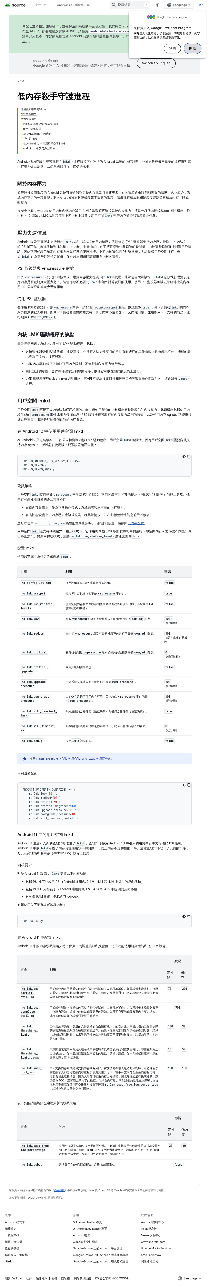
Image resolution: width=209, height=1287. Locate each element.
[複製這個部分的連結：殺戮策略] (36, 486)
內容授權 (59, 1190)
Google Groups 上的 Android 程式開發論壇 (100, 1255)
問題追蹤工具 (149, 1261)
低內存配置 (136, 523)
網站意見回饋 (82, 1278)
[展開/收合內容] (45, 109)
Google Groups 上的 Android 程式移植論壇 (100, 1261)
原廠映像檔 (12, 1248)
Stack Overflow (151, 1255)
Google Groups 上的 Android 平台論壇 (97, 1248)
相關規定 (10, 1229)
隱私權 (65, 1278)
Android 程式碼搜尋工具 (73, 5)
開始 (192, 48)
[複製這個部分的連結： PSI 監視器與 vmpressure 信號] (78, 268)
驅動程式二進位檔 (16, 1255)
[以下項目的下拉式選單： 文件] (46, 5)
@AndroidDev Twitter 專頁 (90, 1229)
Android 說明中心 (152, 1222)
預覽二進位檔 (13, 1242)
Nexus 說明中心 (151, 1235)
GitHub (9, 1261)
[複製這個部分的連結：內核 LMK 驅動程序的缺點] (78, 334)
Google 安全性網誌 (85, 1242)
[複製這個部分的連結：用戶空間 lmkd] (54, 401)
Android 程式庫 (15, 1222)
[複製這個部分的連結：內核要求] (36, 865)
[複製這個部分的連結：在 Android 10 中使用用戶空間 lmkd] (87, 431)
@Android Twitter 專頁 (87, 1222)
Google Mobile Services (156, 1248)
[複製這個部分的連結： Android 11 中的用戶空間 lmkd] (77, 835)
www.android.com (153, 1242)
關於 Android (13, 1278)
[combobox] (130, 5)
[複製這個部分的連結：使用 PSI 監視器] (50, 299)
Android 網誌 (81, 1235)
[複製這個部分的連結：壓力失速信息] (51, 233)
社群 (29, 1278)
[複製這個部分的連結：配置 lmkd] (38, 548)
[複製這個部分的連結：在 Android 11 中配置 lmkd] (65, 938)
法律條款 (41, 1278)
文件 (38, 5)
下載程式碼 (12, 1235)
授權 (54, 1278)
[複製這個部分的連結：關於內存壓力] (51, 184)
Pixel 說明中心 (150, 1229)
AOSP (20, 81)
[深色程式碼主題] (184, 456)
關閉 (172, 48)
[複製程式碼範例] (189, 456)
